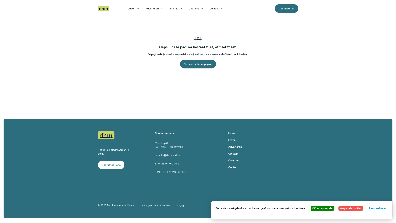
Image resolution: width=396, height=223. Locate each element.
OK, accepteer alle (322, 208)
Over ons (194, 8)
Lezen (131, 8)
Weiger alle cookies (351, 208)
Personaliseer (377, 208)
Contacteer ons (111, 164)
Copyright (181, 205)
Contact (214, 8)
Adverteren (152, 8)
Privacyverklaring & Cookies (156, 205)
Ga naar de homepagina (198, 64)
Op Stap (173, 8)
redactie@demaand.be (167, 155)
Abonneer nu (287, 8)
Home (231, 133)
